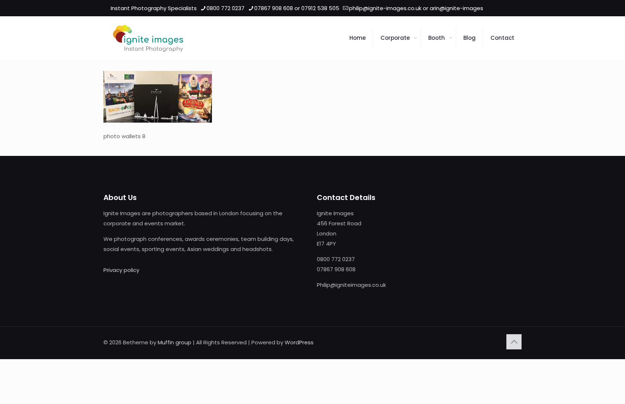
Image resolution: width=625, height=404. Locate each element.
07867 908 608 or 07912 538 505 (296, 8)
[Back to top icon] (514, 341)
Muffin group (174, 342)
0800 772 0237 (226, 8)
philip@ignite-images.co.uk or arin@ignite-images (416, 8)
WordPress (299, 342)
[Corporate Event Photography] (148, 38)
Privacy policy (121, 270)
